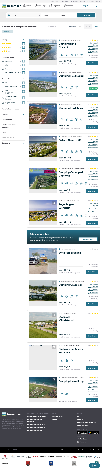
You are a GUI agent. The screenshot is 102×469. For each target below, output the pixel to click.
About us (80, 419)
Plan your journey (57, 416)
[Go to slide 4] (44, 90)
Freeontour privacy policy (85, 450)
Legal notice (96, 450)
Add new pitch (88, 239)
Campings (42, 6)
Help (78, 416)
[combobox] (74, 26)
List (89, 27)
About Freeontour (83, 425)
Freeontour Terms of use (70, 450)
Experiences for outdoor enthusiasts (34, 420)
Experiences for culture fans (36, 427)
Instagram (83, 442)
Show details (92, 63)
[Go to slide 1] (40, 90)
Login (96, 6)
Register (86, 6)
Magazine (56, 6)
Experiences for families (34, 430)
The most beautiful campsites (36, 416)
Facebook (83, 439)
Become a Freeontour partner (86, 422)
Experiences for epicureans (36, 424)
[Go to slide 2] (41, 90)
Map (96, 27)
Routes (28, 6)
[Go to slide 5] (45, 90)
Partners (70, 6)
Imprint (61, 450)
